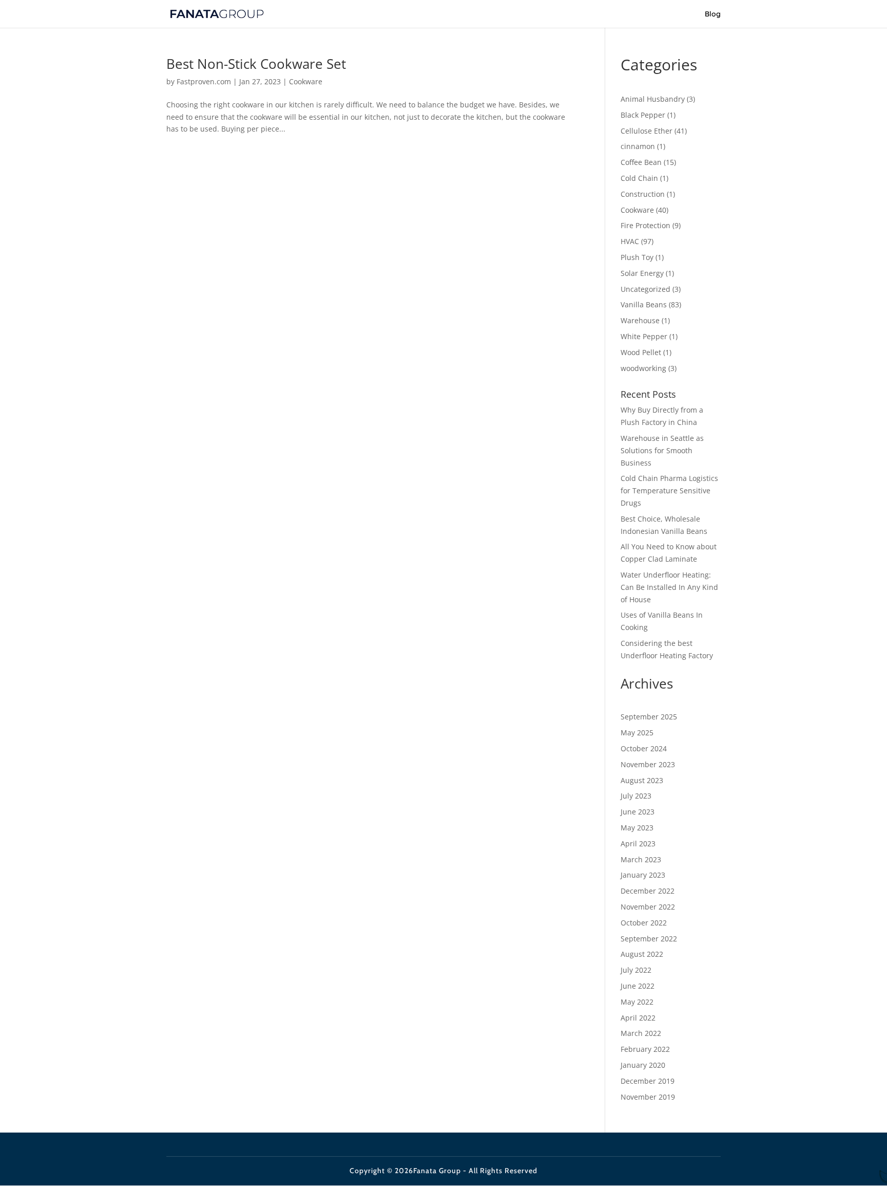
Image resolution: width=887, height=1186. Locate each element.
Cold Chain (639, 178)
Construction (643, 194)
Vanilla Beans (644, 304)
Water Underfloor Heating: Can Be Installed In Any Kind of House (669, 587)
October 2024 (644, 748)
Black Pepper (643, 115)
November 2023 (648, 764)
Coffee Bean (641, 162)
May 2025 (637, 732)
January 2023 (643, 875)
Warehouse (640, 320)
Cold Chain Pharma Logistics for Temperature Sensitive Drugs (669, 490)
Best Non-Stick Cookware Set (256, 63)
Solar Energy (642, 273)
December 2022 (647, 891)
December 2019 (647, 1081)
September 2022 (649, 938)
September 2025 (649, 716)
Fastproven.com (204, 81)
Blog (713, 14)
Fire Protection (645, 225)
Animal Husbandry (653, 99)
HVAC (630, 241)
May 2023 (637, 827)
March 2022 (641, 1033)
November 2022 (648, 907)
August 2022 (642, 954)
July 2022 (636, 970)
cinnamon (638, 146)
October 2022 (644, 923)
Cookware (305, 81)
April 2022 (638, 1018)
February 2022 (645, 1049)
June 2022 (637, 986)
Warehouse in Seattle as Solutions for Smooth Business (662, 450)
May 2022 (637, 1002)
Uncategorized (645, 289)
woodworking (643, 368)
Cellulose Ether (646, 131)
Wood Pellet (641, 352)
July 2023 (636, 796)
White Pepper (644, 336)
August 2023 (642, 780)
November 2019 (648, 1097)
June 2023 (637, 812)
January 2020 (643, 1065)
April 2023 (638, 843)
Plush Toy (637, 257)
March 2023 (641, 859)
